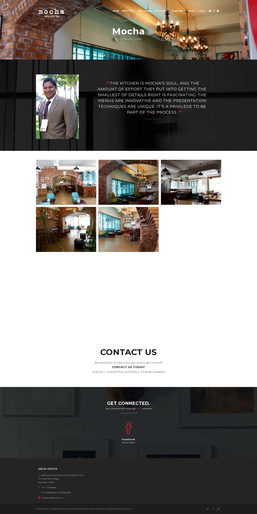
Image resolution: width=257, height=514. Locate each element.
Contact (190, 11)
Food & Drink (144, 11)
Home (116, 11)
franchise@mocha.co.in (52, 497)
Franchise (177, 11)
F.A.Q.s (201, 11)
